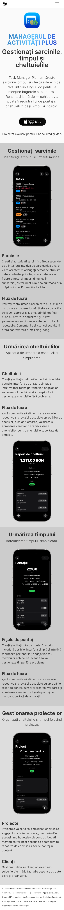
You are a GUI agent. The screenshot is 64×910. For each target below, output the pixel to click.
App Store (32, 122)
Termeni (37, 893)
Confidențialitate (20, 893)
